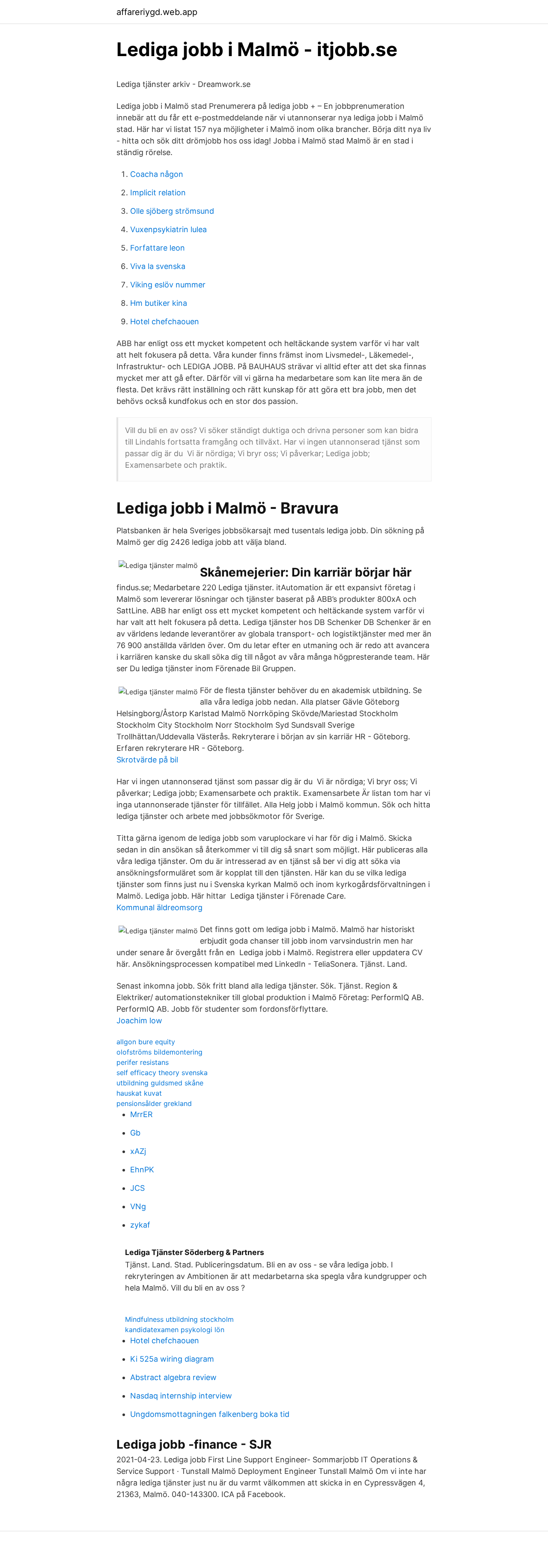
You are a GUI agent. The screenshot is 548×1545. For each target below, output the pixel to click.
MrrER (141, 1114)
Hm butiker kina (158, 303)
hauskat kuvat (139, 1093)
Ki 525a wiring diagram (172, 1358)
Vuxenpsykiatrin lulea (168, 229)
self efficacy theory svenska (162, 1072)
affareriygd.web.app (156, 12)
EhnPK (142, 1169)
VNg (138, 1206)
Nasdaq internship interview (181, 1395)
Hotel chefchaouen (164, 321)
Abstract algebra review (173, 1377)
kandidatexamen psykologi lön (174, 1329)
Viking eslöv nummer (168, 284)
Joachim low (139, 1020)
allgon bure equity (145, 1041)
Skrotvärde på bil (147, 759)
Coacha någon (156, 174)
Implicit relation (158, 192)
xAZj (138, 1151)
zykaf (140, 1224)
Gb (135, 1132)
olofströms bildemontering (159, 1052)
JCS (137, 1187)
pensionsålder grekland (154, 1103)
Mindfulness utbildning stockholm (179, 1319)
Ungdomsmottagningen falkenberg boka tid (209, 1414)
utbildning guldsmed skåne (159, 1083)
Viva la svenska (157, 266)
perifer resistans (142, 1062)
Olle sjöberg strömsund (172, 210)
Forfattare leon (157, 247)
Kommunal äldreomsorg (159, 907)
